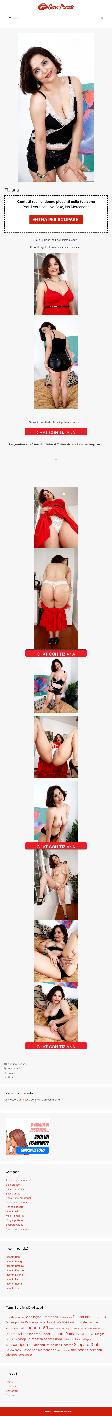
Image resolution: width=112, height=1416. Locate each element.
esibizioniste (78, 1322)
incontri (21, 1328)
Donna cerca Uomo (17, 1202)
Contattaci (12, 1390)
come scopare (65, 1317)
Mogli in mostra (15, 1215)
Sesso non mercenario (19, 1229)
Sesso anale (13, 1193)
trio (8, 1354)
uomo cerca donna (21, 1354)
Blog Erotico (13, 1184)
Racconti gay (83, 1339)
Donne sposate (14, 1206)
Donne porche (15, 1322)
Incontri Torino (14, 1288)
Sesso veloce (62, 1350)
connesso (24, 1099)
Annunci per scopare (18, 1180)
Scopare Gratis (14, 1224)
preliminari (68, 1339)
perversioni (53, 1339)
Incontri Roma (14, 1283)
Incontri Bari (13, 1256)
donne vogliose (57, 1322)
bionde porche (15, 1317)
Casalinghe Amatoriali (18, 1198)
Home (9, 1382)
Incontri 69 (14, 1068)
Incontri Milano (14, 1274)
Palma (11, 1073)
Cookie (10, 1395)
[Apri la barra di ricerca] (102, 18)
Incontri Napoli (14, 1279)
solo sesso (78, 1350)
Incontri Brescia (15, 1265)
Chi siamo (11, 1386)
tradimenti (94, 1350)
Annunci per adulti (18, 1064)
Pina (10, 1077)
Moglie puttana (14, 1220)
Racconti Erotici (15, 1189)
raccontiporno (19, 1344)
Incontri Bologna (15, 1261)
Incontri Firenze (15, 1270)
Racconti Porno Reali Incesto (52, 1345)
